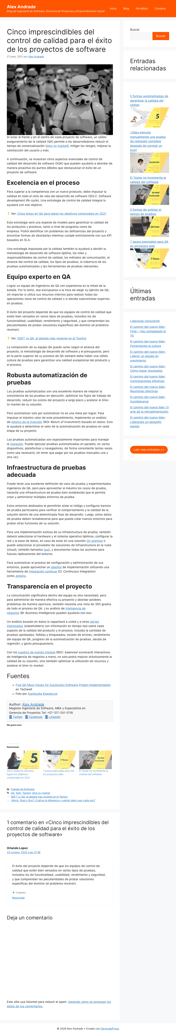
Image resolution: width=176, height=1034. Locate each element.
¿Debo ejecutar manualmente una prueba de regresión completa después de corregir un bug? (148, 141)
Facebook (35, 717)
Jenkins (20, 576)
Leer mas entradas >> (149, 449)
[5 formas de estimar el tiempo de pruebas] (149, 236)
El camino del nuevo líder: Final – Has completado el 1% (148, 331)
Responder (18, 897)
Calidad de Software (22, 789)
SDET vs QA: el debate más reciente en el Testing (51, 338)
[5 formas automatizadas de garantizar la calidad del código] (149, 126)
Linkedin (54, 717)
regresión (16, 444)
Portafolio (142, 8)
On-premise (94, 541)
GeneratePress (110, 1028)
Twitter (17, 717)
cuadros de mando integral (36, 652)
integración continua (43, 571)
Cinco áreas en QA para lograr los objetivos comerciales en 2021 (61, 213)
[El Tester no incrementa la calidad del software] (95, 760)
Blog (126, 8)
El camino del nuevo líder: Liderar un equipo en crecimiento (148, 356)
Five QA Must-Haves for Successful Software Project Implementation (63, 685)
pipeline (56, 567)
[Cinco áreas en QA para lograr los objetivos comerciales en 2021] (23, 760)
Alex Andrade (21, 6)
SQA (18, 792)
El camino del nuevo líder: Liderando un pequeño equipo (148, 422)
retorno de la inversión (26, 422)
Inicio (113, 8)
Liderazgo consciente (145, 321)
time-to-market (57, 146)
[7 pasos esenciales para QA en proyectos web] (59, 760)
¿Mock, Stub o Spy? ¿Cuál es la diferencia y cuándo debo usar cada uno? (53, 800)
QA (12, 792)
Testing (26, 792)
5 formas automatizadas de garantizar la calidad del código (149, 100)
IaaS (47, 549)
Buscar (135, 29)
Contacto (160, 8)
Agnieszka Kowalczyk (42, 693)
